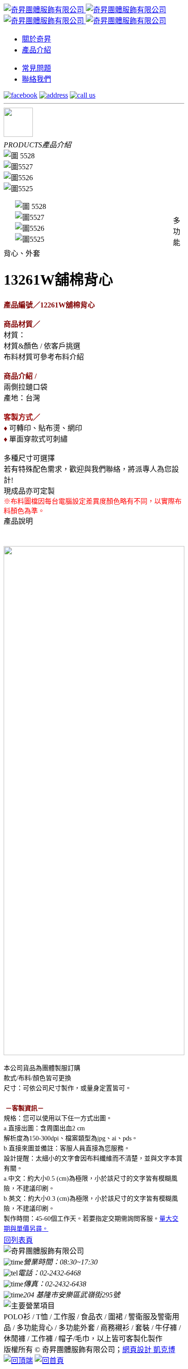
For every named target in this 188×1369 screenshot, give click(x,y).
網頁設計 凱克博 (148, 1349)
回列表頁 (18, 1240)
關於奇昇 (36, 39)
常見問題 (36, 68)
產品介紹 (36, 50)
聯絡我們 (36, 79)
